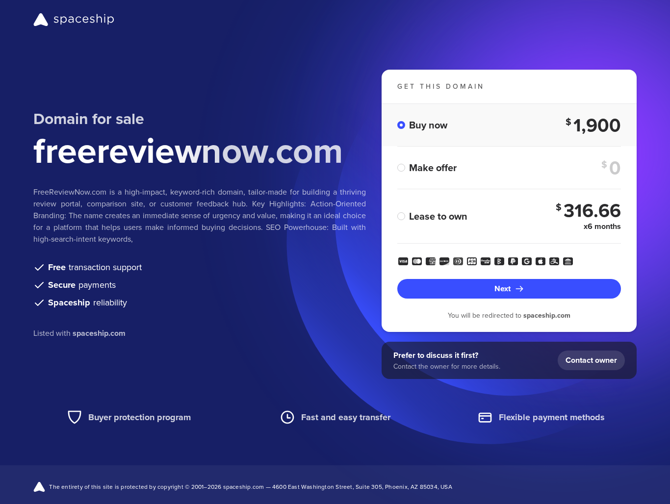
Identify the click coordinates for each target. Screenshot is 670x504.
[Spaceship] (73, 19)
